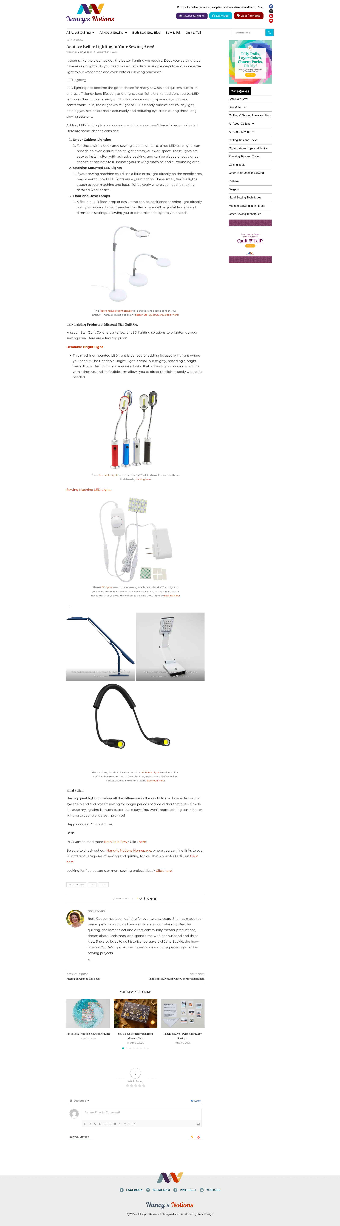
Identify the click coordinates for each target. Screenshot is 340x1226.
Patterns (234, 181)
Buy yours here (155, 780)
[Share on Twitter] (147, 898)
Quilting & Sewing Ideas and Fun (249, 115)
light (103, 884)
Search (269, 32)
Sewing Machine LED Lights (88, 490)
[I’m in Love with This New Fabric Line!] (88, 1013)
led (92, 884)
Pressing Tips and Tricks (244, 156)
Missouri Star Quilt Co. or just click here (156, 314)
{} (129, 1123)
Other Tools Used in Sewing (246, 172)
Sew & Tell (173, 32)
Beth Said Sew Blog (146, 32)
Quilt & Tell (193, 32)
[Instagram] (271, 11)
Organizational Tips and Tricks (248, 148)
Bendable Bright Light (84, 347)
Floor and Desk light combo (116, 310)
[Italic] (90, 1124)
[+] (135, 1123)
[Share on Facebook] (144, 898)
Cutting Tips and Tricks (243, 140)
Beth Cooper (85, 51)
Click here (164, 871)
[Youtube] (271, 21)
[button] (71, 1024)
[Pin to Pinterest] (151, 898)
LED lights (106, 587)
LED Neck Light (150, 772)
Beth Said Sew (115, 842)
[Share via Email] (155, 898)
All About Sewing (111, 32)
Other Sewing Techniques (245, 213)
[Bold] (85, 1124)
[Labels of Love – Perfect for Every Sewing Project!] (183, 1013)
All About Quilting (78, 32)
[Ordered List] (105, 1124)
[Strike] (100, 1124)
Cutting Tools (237, 164)
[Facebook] (271, 6)
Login (197, 1100)
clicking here (143, 479)
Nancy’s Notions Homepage (128, 850)
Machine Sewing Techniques (247, 205)
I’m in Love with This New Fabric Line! (88, 1034)
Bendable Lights (108, 475)
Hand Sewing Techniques (245, 197)
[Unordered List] (110, 1124)
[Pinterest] (271, 16)
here (142, 842)
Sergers (234, 189)
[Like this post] (140, 898)
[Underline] (95, 1124)
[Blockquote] (115, 1124)
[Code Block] (120, 1124)
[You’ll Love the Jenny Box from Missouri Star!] (135, 1013)
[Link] (125, 1124)
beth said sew (76, 884)
